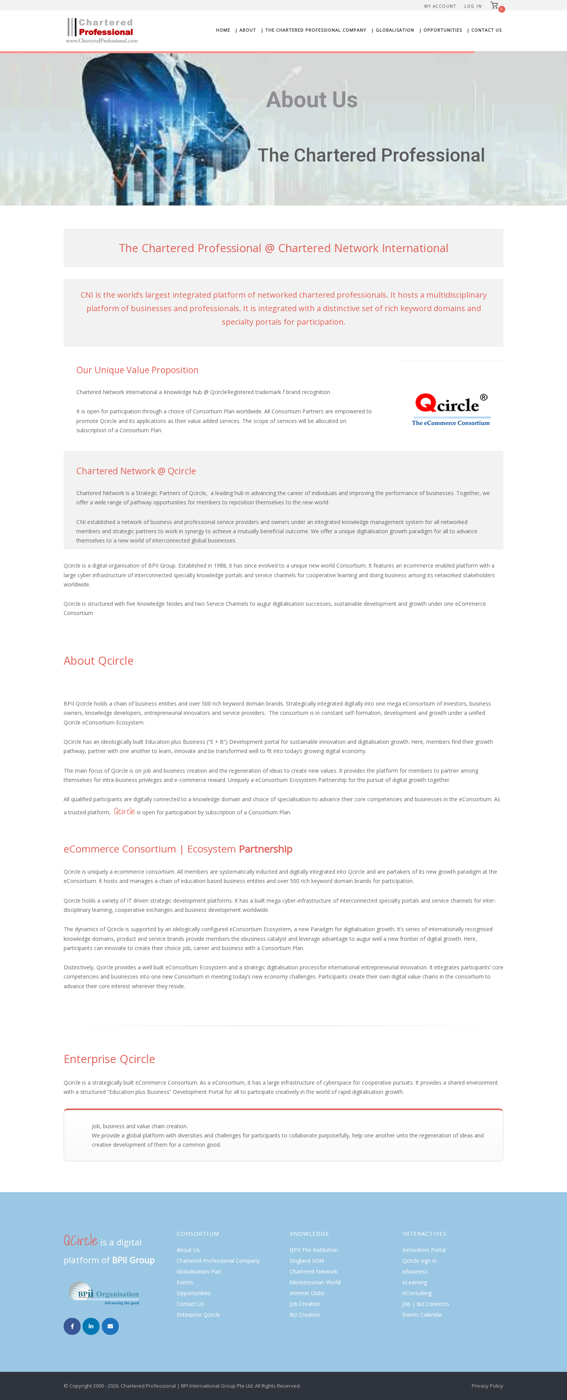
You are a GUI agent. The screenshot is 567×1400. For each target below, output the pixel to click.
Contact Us (190, 1303)
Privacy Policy (487, 1385)
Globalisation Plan (199, 1271)
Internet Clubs (307, 1293)
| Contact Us (484, 30)
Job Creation (305, 1303)
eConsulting (417, 1293)
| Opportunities (440, 30)
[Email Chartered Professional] (110, 1326)
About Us (188, 1249)
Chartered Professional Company (218, 1260)
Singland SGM (307, 1260)
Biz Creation (305, 1314)
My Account (440, 6)
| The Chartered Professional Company (313, 30)
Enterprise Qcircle (198, 1314)
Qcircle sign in (419, 1260)
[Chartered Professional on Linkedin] (91, 1326)
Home (223, 30)
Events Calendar (422, 1314)
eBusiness (415, 1271)
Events (185, 1282)
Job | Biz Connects (425, 1303)
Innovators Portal (424, 1249)
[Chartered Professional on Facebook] (72, 1326)
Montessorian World (315, 1282)
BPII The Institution (314, 1249)
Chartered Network (314, 1271)
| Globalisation (392, 30)
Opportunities (194, 1293)
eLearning (414, 1282)
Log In (473, 6)
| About (245, 30)
